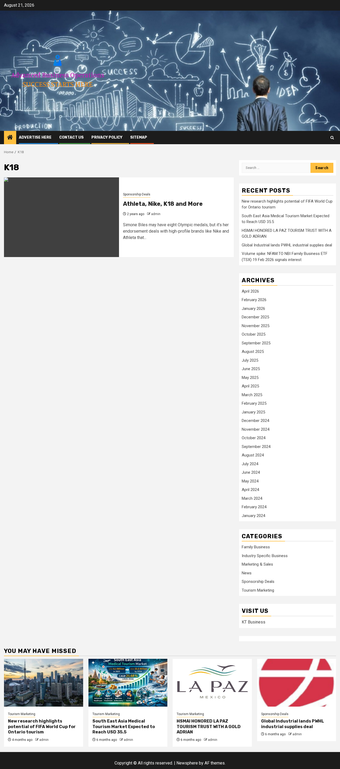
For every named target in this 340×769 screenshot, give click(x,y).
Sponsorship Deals (136, 194)
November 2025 (255, 325)
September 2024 (256, 446)
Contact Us (71, 137)
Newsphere (187, 763)
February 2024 (254, 507)
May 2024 (250, 481)
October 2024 (253, 437)
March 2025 (252, 394)
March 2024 (252, 498)
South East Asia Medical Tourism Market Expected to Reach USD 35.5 (123, 727)
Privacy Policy (106, 137)
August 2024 (253, 455)
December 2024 (255, 420)
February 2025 (254, 403)
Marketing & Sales (257, 564)
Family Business (256, 547)
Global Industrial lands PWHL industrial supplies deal (287, 245)
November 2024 (255, 429)
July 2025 (250, 360)
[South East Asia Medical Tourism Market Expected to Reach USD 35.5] (128, 683)
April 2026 (250, 291)
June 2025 (251, 368)
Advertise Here (35, 137)
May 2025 (250, 377)
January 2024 (253, 515)
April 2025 (250, 386)
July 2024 (250, 464)
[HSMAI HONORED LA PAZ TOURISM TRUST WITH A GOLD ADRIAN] (212, 683)
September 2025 (256, 343)
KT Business (253, 622)
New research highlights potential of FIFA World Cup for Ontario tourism (42, 727)
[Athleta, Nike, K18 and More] (61, 217)
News (247, 573)
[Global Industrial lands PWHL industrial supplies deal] (296, 683)
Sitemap (138, 137)
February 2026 (254, 299)
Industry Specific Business (265, 555)
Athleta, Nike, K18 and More (163, 203)
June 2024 (251, 472)
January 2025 (253, 412)
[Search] (332, 138)
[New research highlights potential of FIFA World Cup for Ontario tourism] (43, 683)
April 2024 (250, 489)
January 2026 (253, 308)
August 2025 (253, 351)
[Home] (10, 138)
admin (155, 214)
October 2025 (253, 334)
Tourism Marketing (258, 590)
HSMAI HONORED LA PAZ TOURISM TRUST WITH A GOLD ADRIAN (209, 727)
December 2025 (255, 317)
